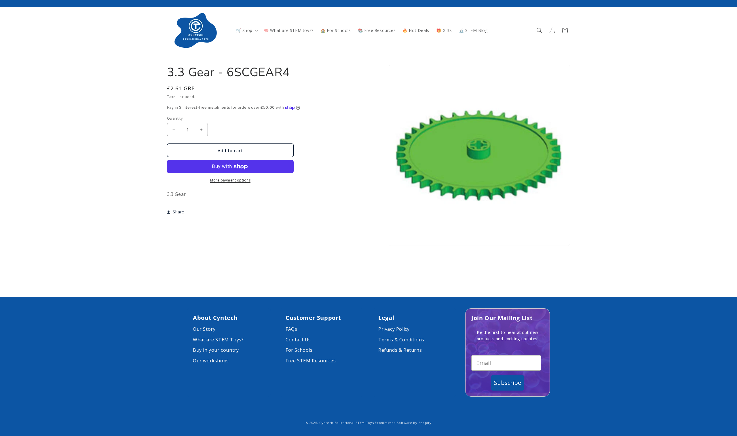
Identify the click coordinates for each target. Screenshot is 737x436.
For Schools (299, 350)
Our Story (204, 329)
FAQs (291, 329)
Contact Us (298, 339)
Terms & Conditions (401, 339)
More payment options (230, 180)
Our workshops (211, 360)
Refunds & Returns (400, 350)
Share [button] (178, 212)
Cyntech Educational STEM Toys (346, 422)
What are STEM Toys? (218, 339)
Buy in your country (216, 350)
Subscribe (507, 383)
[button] (247, 30)
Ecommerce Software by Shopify (403, 422)
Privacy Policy (393, 329)
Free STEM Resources (311, 360)
